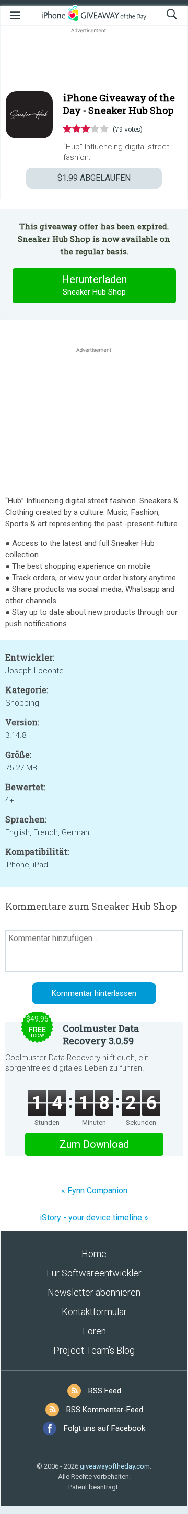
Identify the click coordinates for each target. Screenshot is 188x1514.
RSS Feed (104, 1390)
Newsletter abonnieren (94, 1292)
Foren (94, 1330)
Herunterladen (94, 285)
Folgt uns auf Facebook (104, 1428)
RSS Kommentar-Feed (104, 1409)
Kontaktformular (94, 1311)
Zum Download (94, 1144)
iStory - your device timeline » (94, 1218)
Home (94, 1253)
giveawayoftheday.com (115, 1466)
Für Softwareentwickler (94, 1272)
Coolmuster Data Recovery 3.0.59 (101, 1034)
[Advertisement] (94, 60)
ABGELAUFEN (94, 178)
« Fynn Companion (94, 1190)
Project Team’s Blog (94, 1350)
